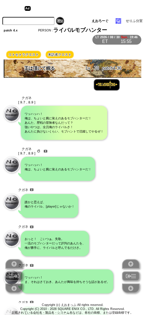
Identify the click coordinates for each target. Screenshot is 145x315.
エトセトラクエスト (23, 54)
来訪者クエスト (59, 54)
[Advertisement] (85, 8)
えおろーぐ (100, 21)
